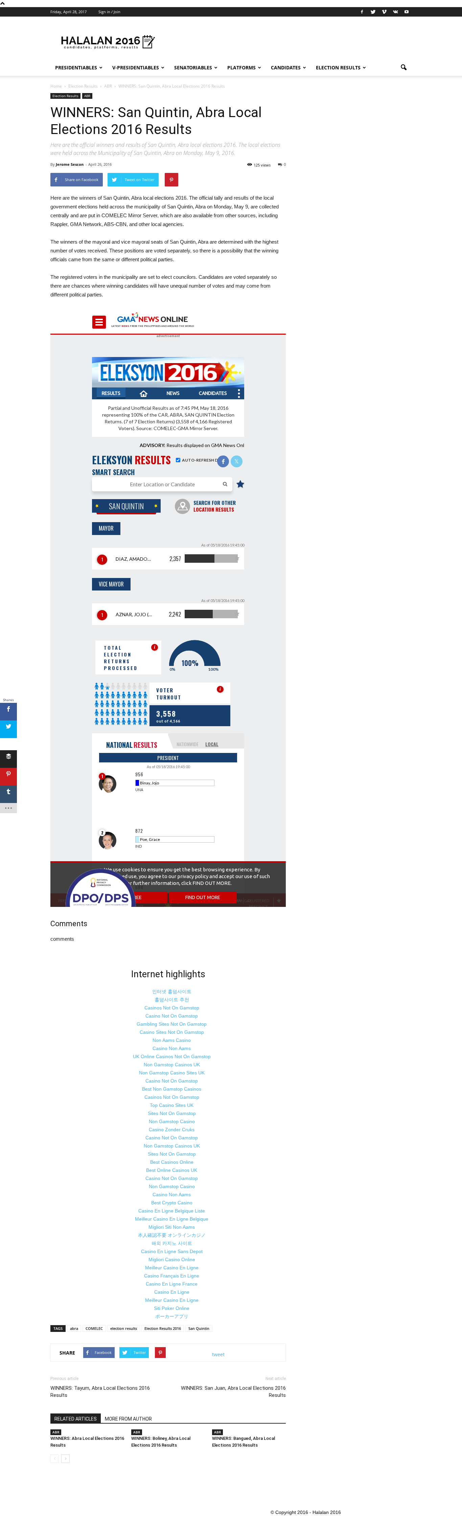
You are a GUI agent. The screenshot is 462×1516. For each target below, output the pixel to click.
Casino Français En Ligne (171, 1275)
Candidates (286, 67)
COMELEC (94, 1328)
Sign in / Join (109, 11)
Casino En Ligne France (172, 1284)
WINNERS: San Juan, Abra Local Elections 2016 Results (233, 1391)
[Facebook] (362, 12)
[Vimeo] (384, 12)
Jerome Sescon (70, 164)
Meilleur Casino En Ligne (172, 1267)
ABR (87, 95)
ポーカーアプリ (171, 1316)
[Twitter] (373, 12)
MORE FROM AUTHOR (128, 1419)
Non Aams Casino (172, 1040)
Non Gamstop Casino (172, 1121)
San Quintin (198, 1328)
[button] (403, 68)
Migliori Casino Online (171, 1259)
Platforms (241, 67)
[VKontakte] (395, 12)
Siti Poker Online (171, 1308)
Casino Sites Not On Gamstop (172, 1032)
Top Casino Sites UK (171, 1105)
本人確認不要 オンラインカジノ (172, 1235)
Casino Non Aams (172, 1048)
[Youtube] (406, 12)
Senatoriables (193, 67)
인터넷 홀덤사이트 (171, 991)
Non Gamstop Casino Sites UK (172, 1072)
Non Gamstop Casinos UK (172, 1064)
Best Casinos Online (171, 1162)
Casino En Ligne (171, 1292)
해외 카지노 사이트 (172, 1243)
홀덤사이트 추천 (172, 999)
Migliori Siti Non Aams (171, 1227)
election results (123, 1328)
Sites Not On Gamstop (172, 1113)
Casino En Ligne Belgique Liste (171, 1210)
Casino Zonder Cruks (171, 1129)
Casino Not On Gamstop (171, 1016)
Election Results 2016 (162, 1328)
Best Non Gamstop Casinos (171, 1089)
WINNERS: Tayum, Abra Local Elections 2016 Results (100, 1391)
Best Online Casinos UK (171, 1170)
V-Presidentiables (135, 67)
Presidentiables (76, 67)
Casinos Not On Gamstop (171, 1007)
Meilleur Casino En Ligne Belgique (171, 1219)
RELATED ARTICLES (75, 1419)
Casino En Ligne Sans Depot (172, 1251)
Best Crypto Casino (171, 1202)
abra (74, 1328)
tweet (218, 1354)
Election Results (338, 67)
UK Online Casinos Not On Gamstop (172, 1056)
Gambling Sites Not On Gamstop (172, 1024)
